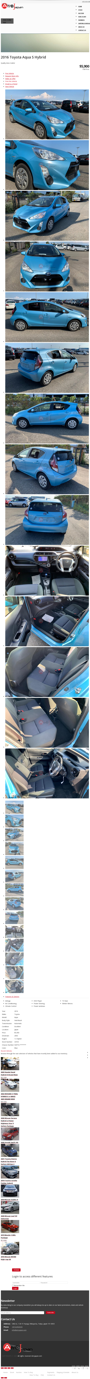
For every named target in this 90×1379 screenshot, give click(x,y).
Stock (12, 1372)
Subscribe (50, 1312)
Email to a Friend (11, 84)
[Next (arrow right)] (5, 1377)
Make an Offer (10, 79)
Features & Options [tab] (12, 997)
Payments (50, 1372)
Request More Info (12, 76)
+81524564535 (17, 1327)
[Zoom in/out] (12, 1368)
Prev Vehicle (9, 73)
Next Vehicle (9, 87)
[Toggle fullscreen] (8, 1368)
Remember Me (19, 1285)
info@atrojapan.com (19, 1330)
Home (5, 1372)
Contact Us (82, 30)
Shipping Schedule (63, 1372)
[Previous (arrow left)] (2, 1377)
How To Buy (7, 20)
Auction (19, 1372)
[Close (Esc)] (2, 1368)
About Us (75, 1372)
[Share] (5, 1368)
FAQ (4, 22)
